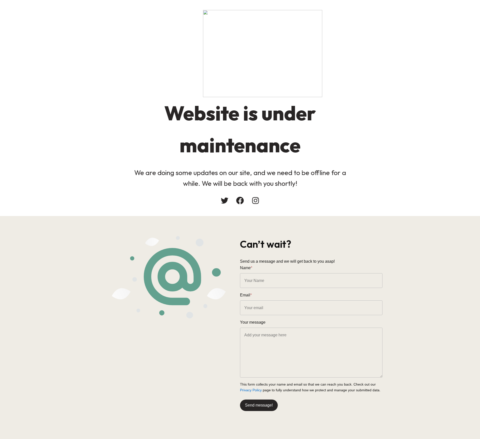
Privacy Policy (251, 390)
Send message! (259, 405)
